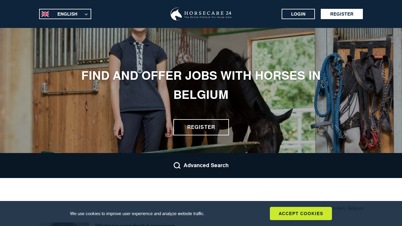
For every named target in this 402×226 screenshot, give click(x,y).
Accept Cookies (301, 213)
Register (341, 13)
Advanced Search (206, 165)
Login (298, 13)
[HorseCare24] (201, 14)
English (67, 13)
